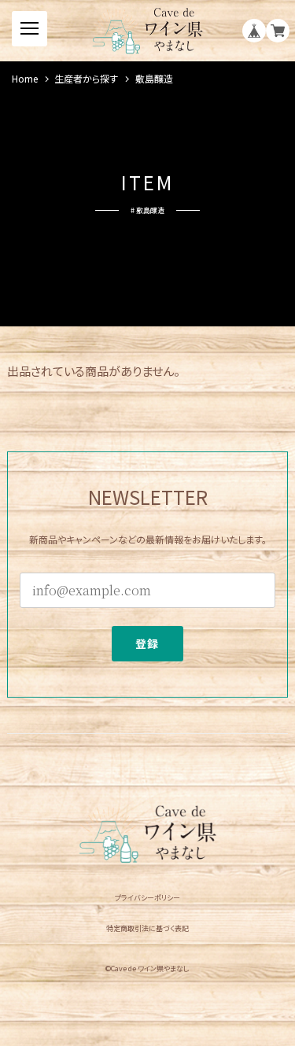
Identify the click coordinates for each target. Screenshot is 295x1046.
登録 (147, 643)
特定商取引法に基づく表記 (147, 928)
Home (25, 78)
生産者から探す (86, 78)
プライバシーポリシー (147, 897)
